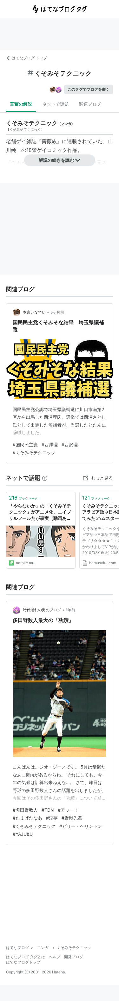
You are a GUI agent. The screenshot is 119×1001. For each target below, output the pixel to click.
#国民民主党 (25, 444)
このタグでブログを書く (88, 89)
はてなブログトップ (23, 962)
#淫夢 (52, 818)
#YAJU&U (23, 834)
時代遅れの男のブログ (42, 609)
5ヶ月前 (57, 312)
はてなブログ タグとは (25, 956)
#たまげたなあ (27, 818)
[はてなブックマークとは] (44, 477)
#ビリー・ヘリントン (80, 826)
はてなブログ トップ (29, 58)
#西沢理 (70, 444)
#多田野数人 (25, 810)
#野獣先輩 (72, 818)
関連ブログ (90, 104)
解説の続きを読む (56, 160)
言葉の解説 (21, 104)
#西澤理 (50, 444)
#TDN (48, 810)
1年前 (70, 609)
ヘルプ (54, 956)
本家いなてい (34, 312)
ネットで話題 (55, 104)
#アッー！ (68, 810)
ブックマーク (23, 497)
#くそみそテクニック (34, 452)
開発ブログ (73, 956)
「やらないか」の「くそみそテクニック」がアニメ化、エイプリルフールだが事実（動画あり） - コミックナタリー (40, 512)
